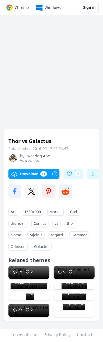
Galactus (41, 246)
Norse (16, 234)
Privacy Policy (57, 335)
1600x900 (32, 211)
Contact (84, 335)
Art (13, 211)
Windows (53, 7)
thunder (18, 223)
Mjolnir (36, 234)
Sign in (89, 7)
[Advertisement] (51, 74)
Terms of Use (24, 335)
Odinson (18, 246)
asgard (57, 234)
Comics (40, 223)
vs (56, 223)
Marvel (55, 211)
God (73, 211)
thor (70, 223)
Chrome (22, 7)
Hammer (79, 234)
